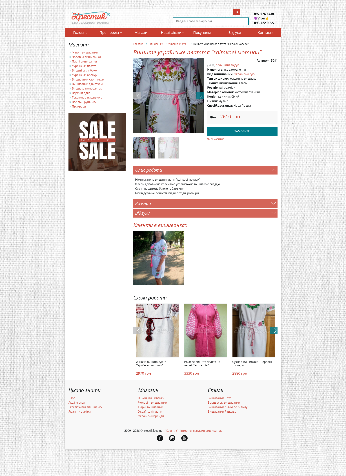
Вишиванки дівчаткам (87, 84)
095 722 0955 (264, 23)
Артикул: (263, 60)
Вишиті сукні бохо (84, 70)
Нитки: (212, 101)
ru (245, 12)
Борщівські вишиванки (224, 403)
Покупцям (202, 32)
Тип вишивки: (218, 79)
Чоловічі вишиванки (86, 57)
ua (236, 12)
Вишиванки (156, 44)
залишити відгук (227, 65)
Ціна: (213, 117)
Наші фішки (171, 32)
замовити (242, 131)
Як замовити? (215, 139)
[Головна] (90, 24)
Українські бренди (84, 75)
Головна (80, 32)
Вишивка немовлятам (87, 88)
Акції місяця (76, 403)
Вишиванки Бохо (220, 398)
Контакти (266, 32)
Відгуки (234, 32)
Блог (71, 398)
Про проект (109, 32)
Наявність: (215, 69)
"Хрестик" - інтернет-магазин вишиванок (193, 431)
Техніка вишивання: (222, 83)
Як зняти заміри (79, 412)
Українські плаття (84, 66)
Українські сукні (178, 44)
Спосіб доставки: (220, 106)
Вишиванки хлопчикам (88, 79)
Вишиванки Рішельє (222, 412)
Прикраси (79, 106)
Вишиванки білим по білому (227, 407)
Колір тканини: (219, 97)
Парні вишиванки (84, 61)
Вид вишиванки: (220, 74)
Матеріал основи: (220, 92)
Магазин (142, 32)
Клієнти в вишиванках (160, 225)
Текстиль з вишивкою (87, 97)
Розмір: (213, 88)
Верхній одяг (81, 93)
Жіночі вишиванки (85, 52)
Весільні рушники (84, 102)
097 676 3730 (264, 14)
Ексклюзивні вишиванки (85, 407)
